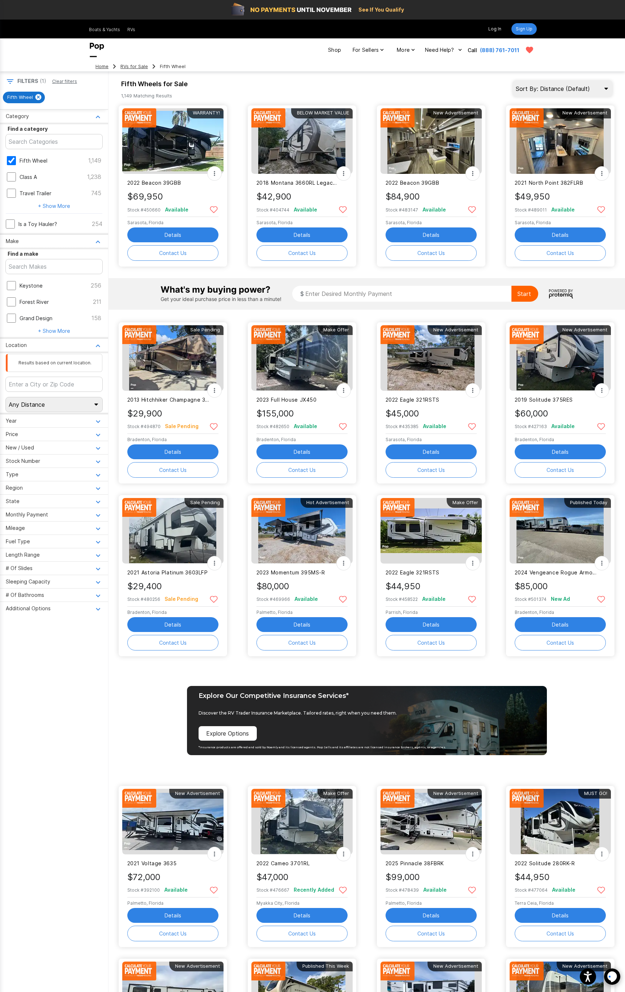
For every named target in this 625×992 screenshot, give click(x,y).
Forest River (34, 302)
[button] (588, 976)
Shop (334, 50)
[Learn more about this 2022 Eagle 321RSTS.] (431, 358)
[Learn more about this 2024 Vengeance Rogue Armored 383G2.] (560, 531)
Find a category (28, 129)
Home (102, 66)
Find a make (23, 254)
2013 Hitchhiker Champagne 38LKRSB (168, 400)
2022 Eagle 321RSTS (412, 400)
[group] (24, 97)
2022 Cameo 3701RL (283, 863)
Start (524, 293)
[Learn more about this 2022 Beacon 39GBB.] (173, 141)
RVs (131, 29)
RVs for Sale (134, 66)
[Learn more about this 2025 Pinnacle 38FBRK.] (431, 821)
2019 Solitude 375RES (544, 400)
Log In (494, 29)
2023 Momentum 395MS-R (290, 572)
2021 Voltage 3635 (152, 863)
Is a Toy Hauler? (37, 224)
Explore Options (227, 733)
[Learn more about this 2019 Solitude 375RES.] (560, 358)
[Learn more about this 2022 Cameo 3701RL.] (302, 821)
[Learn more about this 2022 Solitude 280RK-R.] (560, 821)
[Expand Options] (214, 173)
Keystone (31, 285)
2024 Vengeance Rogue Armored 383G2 (556, 572)
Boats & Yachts (104, 29)
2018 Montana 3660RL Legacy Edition (297, 183)
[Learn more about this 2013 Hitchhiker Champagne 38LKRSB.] (173, 358)
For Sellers (366, 50)
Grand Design (36, 318)
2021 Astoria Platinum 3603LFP (167, 572)
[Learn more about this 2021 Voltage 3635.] (173, 821)
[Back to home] (97, 50)
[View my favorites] (529, 50)
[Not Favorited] (213, 209)
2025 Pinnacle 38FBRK (415, 863)
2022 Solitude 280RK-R (545, 863)
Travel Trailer (35, 193)
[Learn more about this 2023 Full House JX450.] (302, 358)
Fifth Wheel (33, 161)
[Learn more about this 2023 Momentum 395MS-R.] (302, 531)
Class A (28, 177)
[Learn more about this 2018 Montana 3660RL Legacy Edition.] (302, 141)
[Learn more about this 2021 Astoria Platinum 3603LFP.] (173, 531)
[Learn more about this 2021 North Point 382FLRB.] (560, 141)
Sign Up (524, 29)
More (403, 50)
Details (173, 235)
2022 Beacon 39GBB (154, 183)
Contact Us (173, 253)
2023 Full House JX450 (286, 400)
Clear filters (64, 81)
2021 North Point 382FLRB (549, 183)
